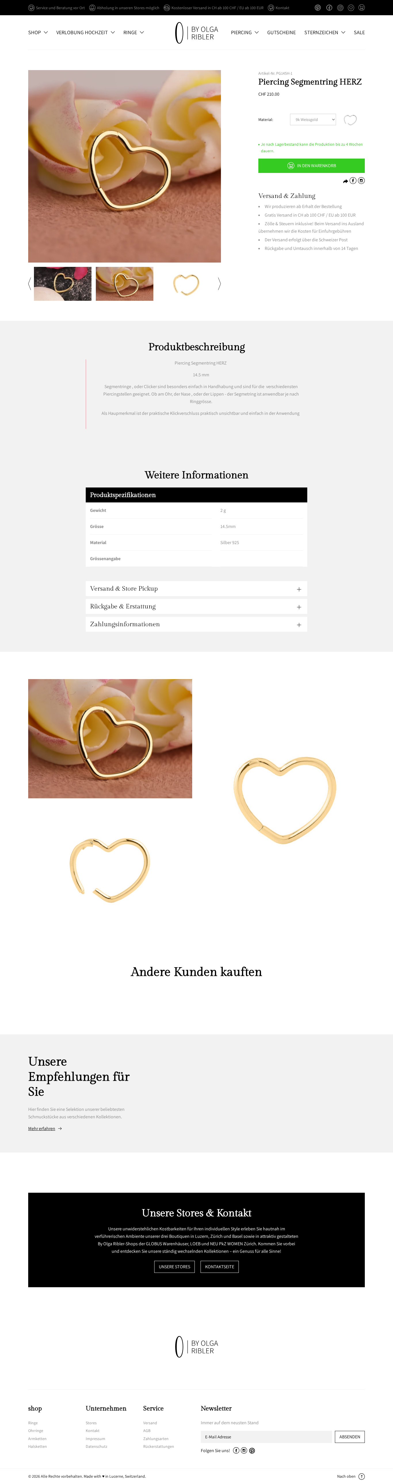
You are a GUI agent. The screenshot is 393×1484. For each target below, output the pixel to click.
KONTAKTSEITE (219, 1267)
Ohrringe (35, 1430)
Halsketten (37, 1446)
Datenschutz (96, 1446)
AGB (146, 1430)
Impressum (95, 1438)
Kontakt (93, 1430)
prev (29, 283)
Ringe (33, 1422)
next (219, 283)
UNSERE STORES (174, 1267)
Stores (91, 1422)
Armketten (37, 1438)
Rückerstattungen (158, 1446)
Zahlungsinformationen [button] (125, 624)
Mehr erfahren (41, 1128)
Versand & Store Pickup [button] (124, 588)
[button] (361, 8)
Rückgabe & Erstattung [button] (123, 606)
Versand (150, 1422)
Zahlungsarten (156, 1438)
